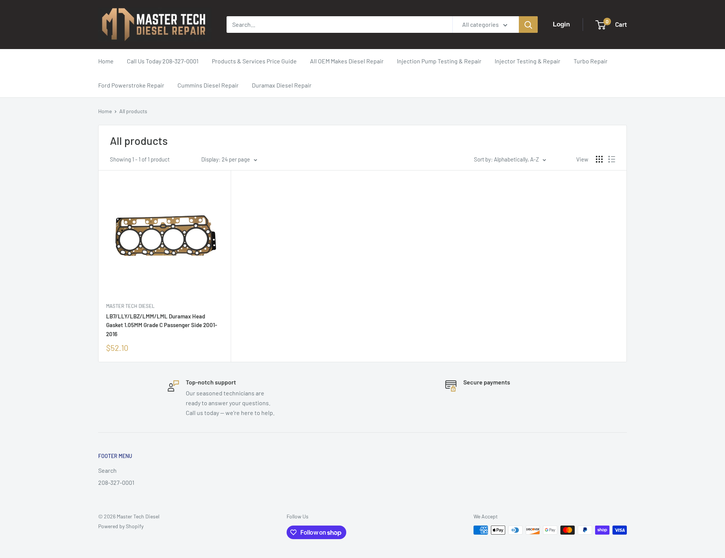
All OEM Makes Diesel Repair (347, 61)
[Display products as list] (611, 159)
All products (133, 111)
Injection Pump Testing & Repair (439, 61)
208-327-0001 (116, 482)
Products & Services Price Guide (254, 61)
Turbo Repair (591, 61)
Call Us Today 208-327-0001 (163, 61)
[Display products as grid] (599, 159)
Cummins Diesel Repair (208, 85)
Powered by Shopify (120, 526)
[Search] (528, 24)
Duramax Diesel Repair (282, 85)
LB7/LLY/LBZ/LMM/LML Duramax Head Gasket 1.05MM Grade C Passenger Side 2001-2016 (161, 325)
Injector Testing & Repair (527, 61)
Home (106, 61)
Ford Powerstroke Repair (131, 85)
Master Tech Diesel (130, 306)
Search (107, 470)
